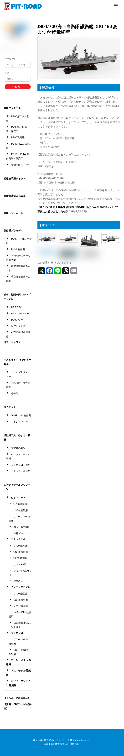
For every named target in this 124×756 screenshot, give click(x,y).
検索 (17, 86)
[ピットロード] (23, 8)
